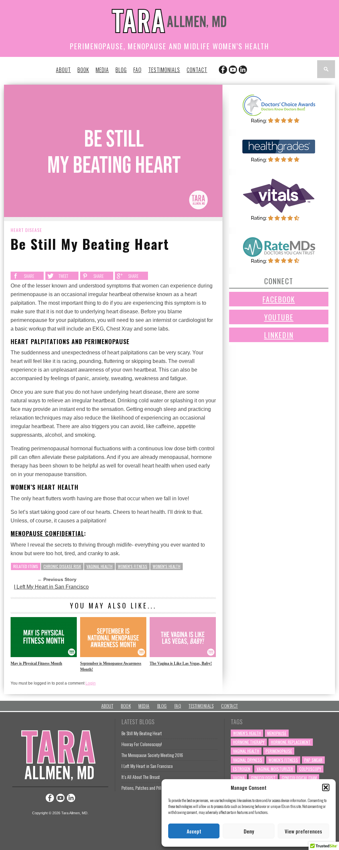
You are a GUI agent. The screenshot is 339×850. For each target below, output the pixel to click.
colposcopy (310, 769)
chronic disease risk (62, 566)
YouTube (279, 317)
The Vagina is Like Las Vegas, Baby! (181, 663)
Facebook (279, 299)
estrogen (241, 769)
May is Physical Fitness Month (36, 663)
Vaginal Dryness (247, 760)
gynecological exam (299, 778)
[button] (325, 787)
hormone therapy (249, 742)
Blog (121, 70)
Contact (197, 70)
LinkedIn (279, 335)
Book (83, 70)
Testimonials (164, 70)
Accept (194, 831)
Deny (249, 831)
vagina (239, 778)
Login (90, 683)
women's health (166, 566)
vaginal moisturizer (275, 769)
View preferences (303, 831)
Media (102, 70)
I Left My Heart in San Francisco (51, 587)
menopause (276, 733)
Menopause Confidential (47, 533)
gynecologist (263, 778)
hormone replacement (291, 742)
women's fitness (132, 566)
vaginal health (99, 566)
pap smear (313, 760)
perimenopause (279, 751)
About (63, 70)
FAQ (137, 70)
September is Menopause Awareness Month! (110, 666)
